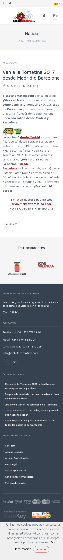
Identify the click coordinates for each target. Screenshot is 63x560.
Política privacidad (15, 470)
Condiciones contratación (19, 476)
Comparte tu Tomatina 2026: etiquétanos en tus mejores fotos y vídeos (30, 386)
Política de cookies (15, 482)
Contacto (10, 445)
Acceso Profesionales (17, 457)
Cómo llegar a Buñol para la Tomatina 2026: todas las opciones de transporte (30, 422)
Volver (13, 224)
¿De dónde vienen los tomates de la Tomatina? (31, 404)
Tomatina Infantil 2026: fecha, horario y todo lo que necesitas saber (32, 412)
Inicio (21, 40)
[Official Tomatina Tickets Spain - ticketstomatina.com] (22, 15)
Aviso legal (11, 464)
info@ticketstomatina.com (20, 353)
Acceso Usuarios (14, 451)
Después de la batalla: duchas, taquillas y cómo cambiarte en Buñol (32, 396)
